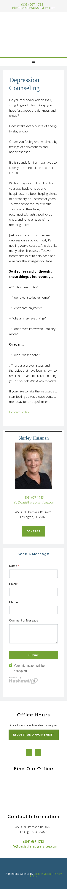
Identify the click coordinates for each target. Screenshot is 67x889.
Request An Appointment (33, 734)
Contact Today (19, 412)
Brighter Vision (42, 873)
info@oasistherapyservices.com (33, 7)
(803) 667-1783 (32, 4)
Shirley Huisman (34, 34)
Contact (33, 531)
